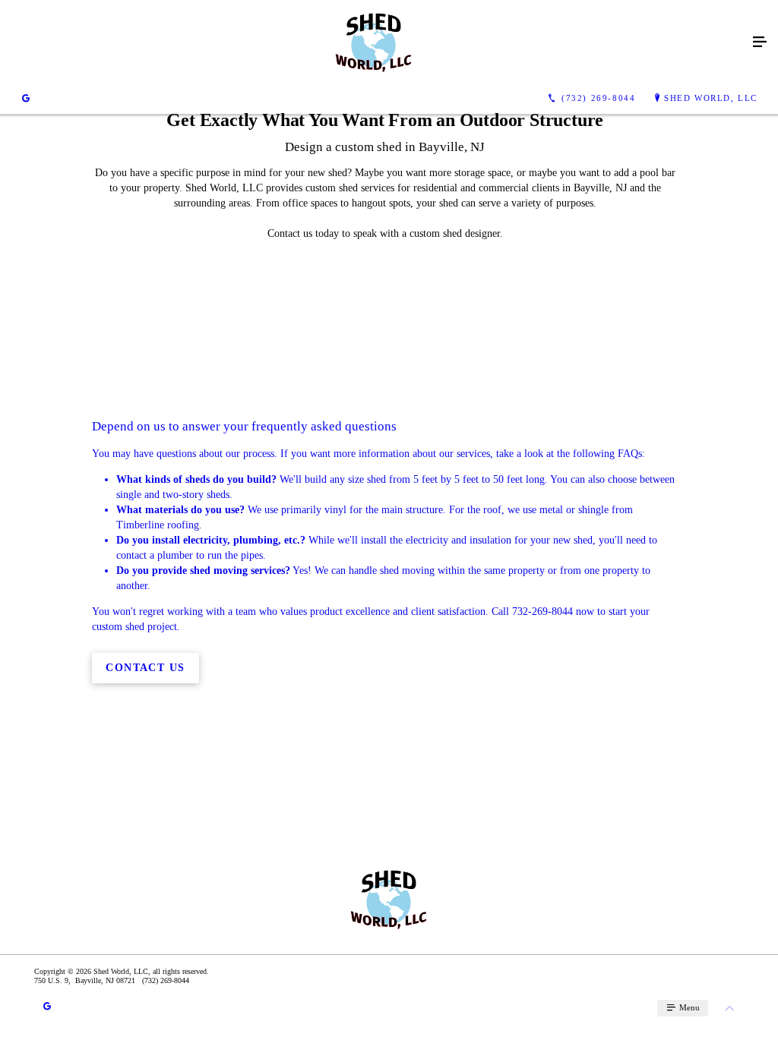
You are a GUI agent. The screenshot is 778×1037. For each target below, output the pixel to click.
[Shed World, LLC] (374, 42)
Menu (688, 1007)
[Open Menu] (760, 42)
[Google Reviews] (26, 98)
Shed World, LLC (710, 97)
